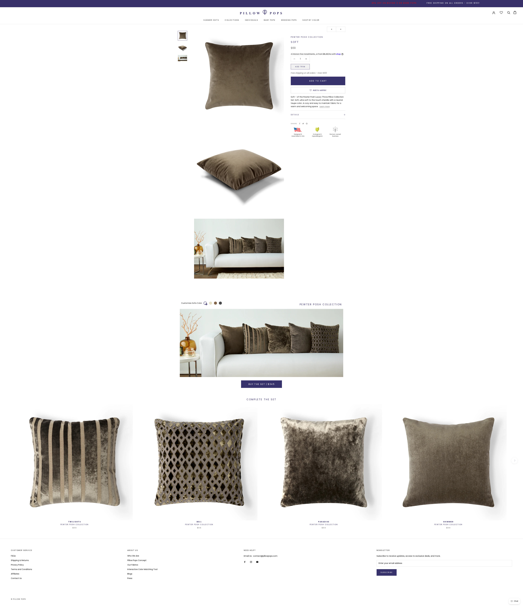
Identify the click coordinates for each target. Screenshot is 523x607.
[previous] (8, 460)
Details (295, 115)
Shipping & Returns (20, 560)
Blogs (129, 573)
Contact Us (16, 578)
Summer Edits (211, 20)
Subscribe (387, 572)
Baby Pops (269, 20)
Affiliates (15, 573)
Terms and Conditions (21, 569)
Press (129, 578)
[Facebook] (299, 123)
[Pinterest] (307, 123)
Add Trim (300, 66)
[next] (514, 460)
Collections (232, 20)
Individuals (251, 20)
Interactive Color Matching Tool (142, 569)
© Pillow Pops (18, 599)
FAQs (13, 555)
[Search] (508, 12)
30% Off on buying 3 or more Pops (354, 3)
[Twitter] (303, 123)
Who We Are (133, 555)
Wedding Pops (289, 20)
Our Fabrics (132, 564)
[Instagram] (251, 561)
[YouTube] (257, 561)
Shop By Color (310, 20)
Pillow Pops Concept (136, 560)
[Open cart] (515, 12)
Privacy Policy (17, 564)
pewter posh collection (307, 37)
